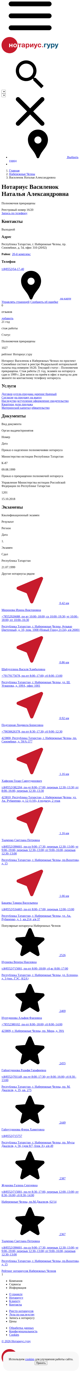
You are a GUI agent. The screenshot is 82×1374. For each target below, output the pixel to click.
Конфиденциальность (23, 1331)
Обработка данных (21, 1327)
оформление (41, 401)
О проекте (16, 1294)
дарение (39, 394)
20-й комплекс (21, 254)
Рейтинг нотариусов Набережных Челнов (29, 1271)
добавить (7, 318)
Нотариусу (16, 1297)
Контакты (15, 1304)
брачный (51, 394)
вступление (25, 401)
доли (18, 404)
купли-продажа (23, 394)
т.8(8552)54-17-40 (13, 269)
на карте (65, 298)
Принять (41, 1363)
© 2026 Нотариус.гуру (16, 1341)
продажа (27, 404)
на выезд (36, 397)
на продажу (22, 397)
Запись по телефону (14, 213)
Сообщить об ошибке (44, 302)
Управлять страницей (16, 302)
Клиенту (14, 1301)
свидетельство (59, 401)
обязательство (40, 407)
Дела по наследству (22, 1314)
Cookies (14, 1334)
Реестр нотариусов (21, 1311)
